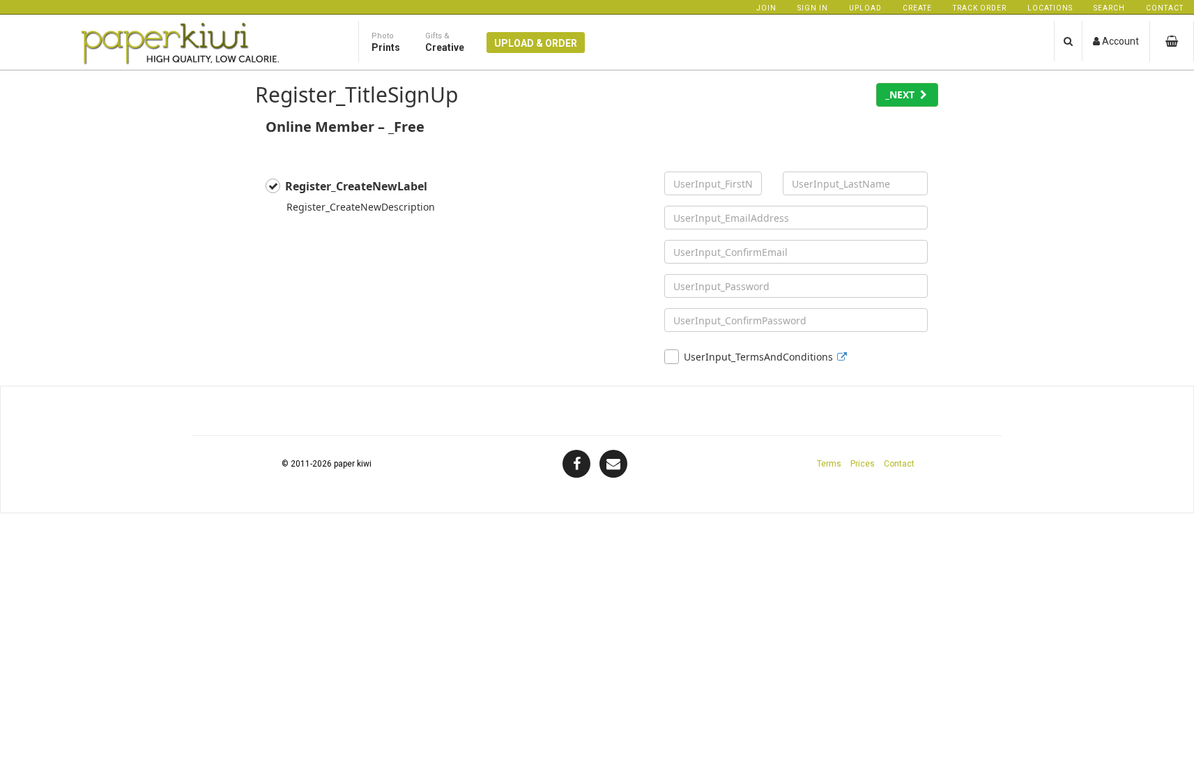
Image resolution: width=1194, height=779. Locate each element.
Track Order (980, 8)
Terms (829, 464)
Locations (1050, 8)
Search (1109, 8)
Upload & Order (535, 43)
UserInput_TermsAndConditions (758, 356)
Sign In (812, 8)
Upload (865, 8)
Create (917, 8)
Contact (1165, 8)
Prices (862, 464)
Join (766, 8)
